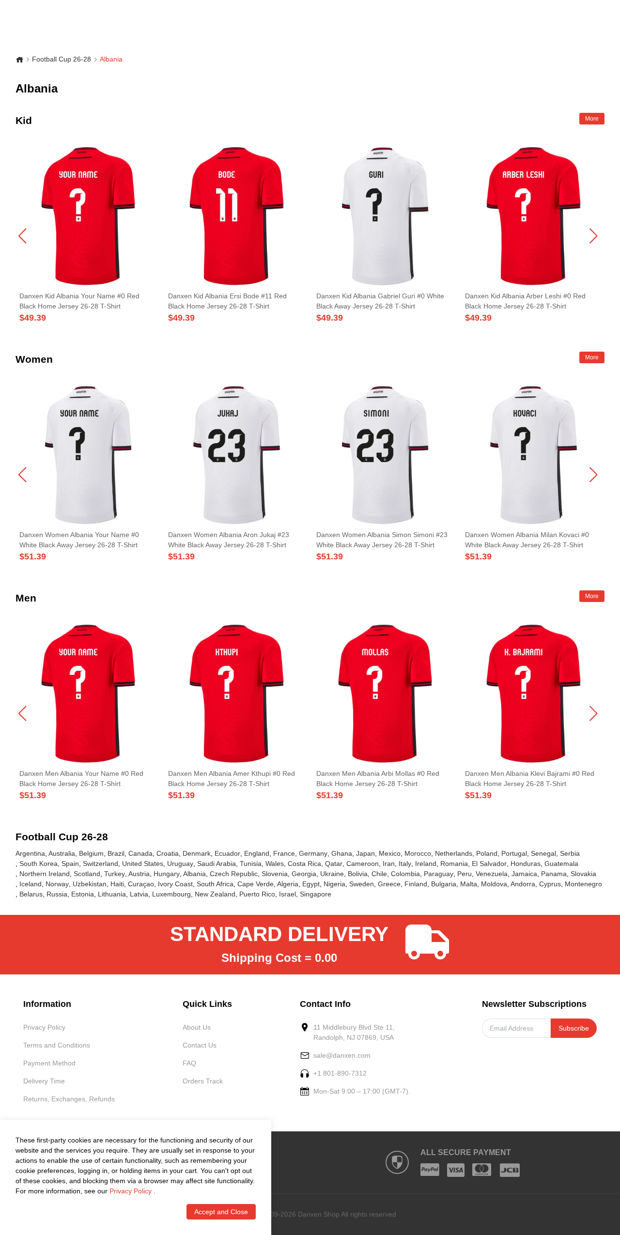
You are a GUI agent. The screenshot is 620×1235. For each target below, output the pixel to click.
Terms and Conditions (56, 1045)
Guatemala (561, 863)
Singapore (315, 894)
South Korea (38, 863)
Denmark (197, 853)
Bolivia (358, 874)
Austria (139, 874)
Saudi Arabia (216, 863)
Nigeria (334, 884)
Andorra (523, 884)
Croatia (167, 853)
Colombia (405, 874)
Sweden (361, 884)
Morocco (417, 853)
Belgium (91, 853)
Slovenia (275, 874)
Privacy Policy (44, 1027)
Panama (554, 874)
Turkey (114, 874)
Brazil (116, 853)
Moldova (494, 884)
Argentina (30, 853)
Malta (468, 884)
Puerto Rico (257, 894)
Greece (389, 884)
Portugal (514, 853)
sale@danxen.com (342, 1055)
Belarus (31, 894)
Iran (389, 863)
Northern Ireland (44, 874)
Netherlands (453, 853)
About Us (197, 1027)
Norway (57, 884)
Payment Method (49, 1063)
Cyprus (550, 884)
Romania (454, 863)
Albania (194, 874)
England (256, 853)
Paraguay (438, 874)
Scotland (87, 874)
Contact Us (200, 1045)
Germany (313, 853)
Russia (56, 894)
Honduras (526, 863)
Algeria (287, 884)
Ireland (425, 863)
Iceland (30, 884)
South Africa (215, 884)
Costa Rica (304, 863)
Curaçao (141, 884)
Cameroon (362, 863)
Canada (140, 853)
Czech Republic (234, 874)
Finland (415, 884)
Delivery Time (44, 1081)
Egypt (311, 884)
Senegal (543, 853)
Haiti (117, 884)
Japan (365, 853)
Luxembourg (171, 894)
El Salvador (489, 863)
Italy (405, 863)
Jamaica (524, 874)
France (284, 853)
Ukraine (332, 874)
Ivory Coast (175, 884)
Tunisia (251, 863)
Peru (464, 874)
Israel (287, 894)
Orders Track (203, 1081)
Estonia (82, 894)
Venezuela (492, 874)
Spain (70, 863)
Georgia (304, 874)
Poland (486, 853)
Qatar (333, 863)
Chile (379, 874)
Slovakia (583, 874)
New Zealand (215, 894)
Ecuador (227, 853)
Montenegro (583, 884)
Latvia (139, 894)
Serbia (570, 853)
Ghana (341, 853)
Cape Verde (255, 884)
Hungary (167, 874)
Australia (61, 853)
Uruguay (180, 863)
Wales (274, 863)
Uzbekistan (90, 884)
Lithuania (112, 894)
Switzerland (100, 863)
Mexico (390, 853)
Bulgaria (443, 884)
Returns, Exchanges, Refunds (69, 1099)
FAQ (189, 1063)
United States (142, 863)
